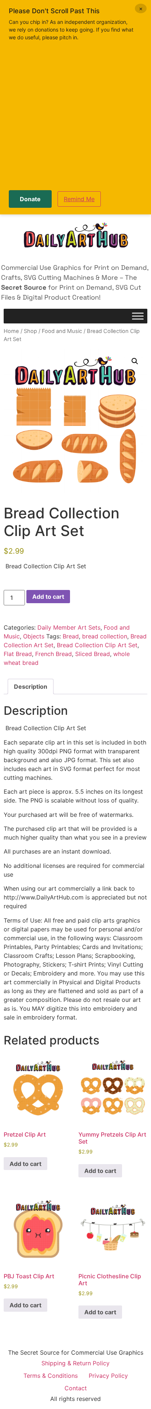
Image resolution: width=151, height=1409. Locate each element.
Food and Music (62, 331)
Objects (33, 636)
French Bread (53, 654)
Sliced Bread (92, 654)
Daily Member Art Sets (68, 627)
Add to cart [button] (25, 1163)
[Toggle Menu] (138, 316)
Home (11, 331)
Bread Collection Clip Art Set (97, 645)
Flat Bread (18, 654)
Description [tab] (30, 686)
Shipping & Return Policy (75, 1363)
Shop (30, 331)
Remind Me (79, 199)
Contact (76, 1388)
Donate (30, 199)
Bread (71, 636)
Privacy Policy (108, 1375)
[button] (134, 361)
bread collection (104, 636)
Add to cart (48, 596)
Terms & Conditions (50, 1375)
